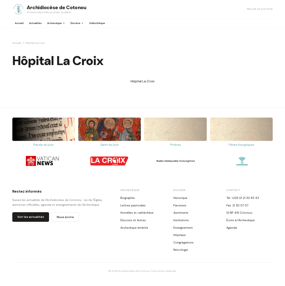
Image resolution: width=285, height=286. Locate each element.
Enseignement (183, 228)
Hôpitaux (179, 235)
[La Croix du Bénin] (109, 160)
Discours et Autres (133, 220)
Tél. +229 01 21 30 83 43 (242, 198)
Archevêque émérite (134, 228)
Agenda (231, 228)
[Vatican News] (43, 160)
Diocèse (75, 23)
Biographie (127, 198)
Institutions (181, 220)
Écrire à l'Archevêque (240, 220)
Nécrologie (180, 250)
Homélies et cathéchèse (137, 212)
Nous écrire (65, 217)
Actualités (35, 23)
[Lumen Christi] (242, 160)
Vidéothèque (97, 23)
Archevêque (54, 23)
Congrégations (183, 242)
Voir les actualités (30, 217)
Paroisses (179, 205)
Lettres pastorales (133, 205)
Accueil (19, 23)
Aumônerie (180, 212)
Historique (180, 198)
